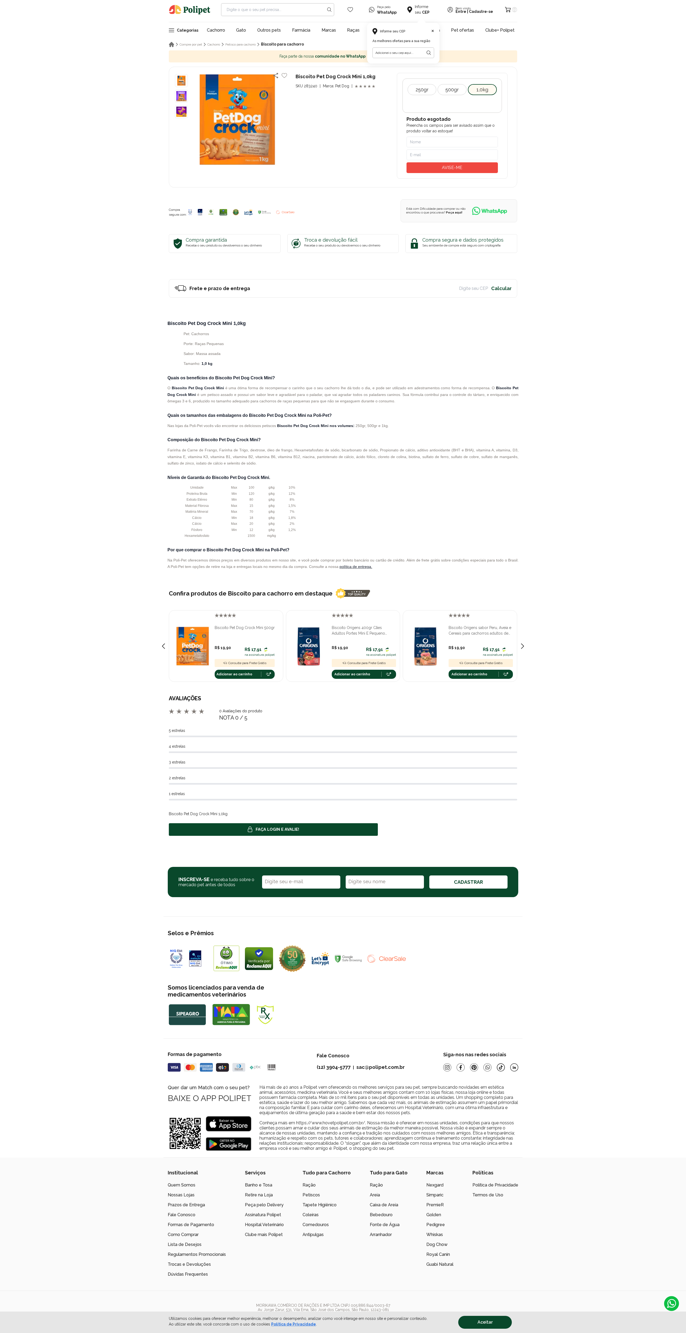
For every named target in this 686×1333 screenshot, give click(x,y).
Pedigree (435, 1224)
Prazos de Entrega (186, 1204)
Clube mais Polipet (264, 1234)
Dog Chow (437, 1244)
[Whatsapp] (487, 1067)
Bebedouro (381, 1214)
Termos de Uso (487, 1194)
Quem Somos (181, 1185)
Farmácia (301, 30)
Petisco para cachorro (240, 44)
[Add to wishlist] (284, 75)
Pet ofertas (462, 30)
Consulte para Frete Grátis (247, 663)
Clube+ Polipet (499, 30)
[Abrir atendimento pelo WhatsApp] (671, 1303)
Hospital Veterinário (264, 1224)
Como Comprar (183, 1234)
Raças (353, 30)
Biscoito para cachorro (282, 44)
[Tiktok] (501, 1067)
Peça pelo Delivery (264, 1204)
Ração (309, 1185)
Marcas (329, 30)
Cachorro (216, 30)
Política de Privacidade (495, 1185)
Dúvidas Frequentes (188, 1274)
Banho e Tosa (258, 1185)
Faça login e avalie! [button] (277, 829)
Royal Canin (438, 1254)
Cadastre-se (481, 11)
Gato (241, 30)
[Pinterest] (474, 1067)
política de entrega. (356, 566)
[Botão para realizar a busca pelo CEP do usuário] (428, 52)
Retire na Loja (259, 1194)
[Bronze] (200, 212)
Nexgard (434, 1185)
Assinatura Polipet (263, 1214)
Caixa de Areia (384, 1204)
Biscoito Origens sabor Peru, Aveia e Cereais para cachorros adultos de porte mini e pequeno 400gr (480, 631)
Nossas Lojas (181, 1194)
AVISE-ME (452, 167)
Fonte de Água (385, 1224)
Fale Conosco (181, 1214)
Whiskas (434, 1234)
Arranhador (381, 1234)
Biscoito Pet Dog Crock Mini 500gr (245, 628)
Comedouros (316, 1224)
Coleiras (311, 1214)
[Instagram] (447, 1067)
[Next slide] (522, 646)
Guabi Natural (439, 1264)
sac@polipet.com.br (380, 1067)
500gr (452, 89)
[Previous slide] (163, 646)
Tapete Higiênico (320, 1204)
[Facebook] (461, 1067)
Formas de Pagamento (191, 1224)
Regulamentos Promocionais (197, 1254)
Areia (375, 1194)
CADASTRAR (468, 882)
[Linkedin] (514, 1067)
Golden (433, 1214)
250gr (422, 89)
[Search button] (329, 9)
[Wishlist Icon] (350, 9)
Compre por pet (191, 44)
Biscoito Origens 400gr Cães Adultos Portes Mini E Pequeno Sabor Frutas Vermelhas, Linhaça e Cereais (361, 631)
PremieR (435, 1204)
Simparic (434, 1194)
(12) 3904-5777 (334, 1067)
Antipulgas (313, 1234)
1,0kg (482, 89)
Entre (461, 11)
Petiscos (311, 1194)
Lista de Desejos (185, 1244)
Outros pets (269, 30)
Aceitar (485, 1322)
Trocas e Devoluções (189, 1264)
